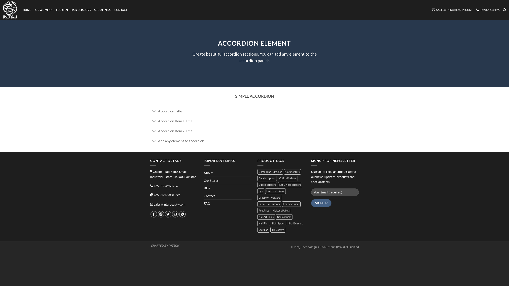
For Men (62, 10)
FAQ (207, 203)
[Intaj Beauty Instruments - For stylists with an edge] (10, 9)
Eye (261, 191)
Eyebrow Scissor (275, 191)
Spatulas (263, 229)
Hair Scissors (81, 10)
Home (27, 10)
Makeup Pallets (281, 210)
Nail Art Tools (266, 216)
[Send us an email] (175, 214)
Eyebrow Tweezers (269, 197)
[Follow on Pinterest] (182, 214)
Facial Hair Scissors (269, 204)
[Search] (504, 10)
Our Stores (211, 180)
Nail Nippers (279, 223)
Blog (207, 188)
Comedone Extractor (270, 171)
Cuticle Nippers (267, 178)
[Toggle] (154, 111)
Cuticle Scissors (267, 184)
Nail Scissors (296, 223)
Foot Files (264, 210)
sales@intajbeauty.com (169, 204)
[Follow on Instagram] (161, 214)
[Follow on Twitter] (168, 214)
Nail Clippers (284, 216)
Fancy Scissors (291, 204)
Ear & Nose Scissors (290, 184)
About (208, 173)
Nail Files (264, 223)
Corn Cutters (292, 171)
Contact (121, 10)
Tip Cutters (278, 229)
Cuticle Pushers (287, 178)
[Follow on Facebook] (154, 214)
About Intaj (103, 10)
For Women (42, 10)
